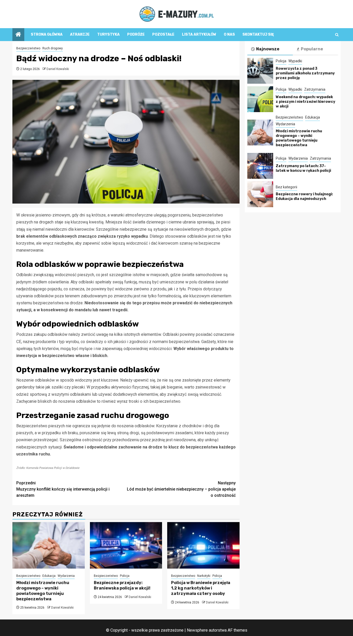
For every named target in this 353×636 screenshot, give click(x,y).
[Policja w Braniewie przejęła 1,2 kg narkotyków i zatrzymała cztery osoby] (203, 545)
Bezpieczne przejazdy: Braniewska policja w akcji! (122, 585)
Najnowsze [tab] (267, 48)
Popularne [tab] (312, 48)
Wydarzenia (66, 576)
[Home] (18, 34)
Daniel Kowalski (58, 69)
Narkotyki (203, 576)
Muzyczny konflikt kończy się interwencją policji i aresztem (63, 489)
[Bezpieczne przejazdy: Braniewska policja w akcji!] (126, 545)
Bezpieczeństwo (28, 48)
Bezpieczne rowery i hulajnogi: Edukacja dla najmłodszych (304, 196)
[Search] (337, 35)
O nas (229, 34)
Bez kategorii (286, 187)
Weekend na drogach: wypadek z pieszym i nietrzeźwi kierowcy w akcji (305, 101)
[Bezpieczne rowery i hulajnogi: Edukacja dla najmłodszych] (260, 194)
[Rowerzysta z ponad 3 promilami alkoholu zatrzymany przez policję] (260, 71)
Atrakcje (80, 34)
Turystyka (108, 34)
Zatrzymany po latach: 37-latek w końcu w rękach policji (303, 168)
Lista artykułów (199, 34)
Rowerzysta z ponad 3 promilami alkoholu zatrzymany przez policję (305, 73)
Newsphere (197, 630)
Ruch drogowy (52, 48)
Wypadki (295, 61)
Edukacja (49, 576)
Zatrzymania (314, 89)
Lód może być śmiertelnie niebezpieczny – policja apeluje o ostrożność (181, 489)
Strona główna (47, 34)
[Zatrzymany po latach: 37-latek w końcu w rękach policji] (260, 166)
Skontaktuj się (258, 34)
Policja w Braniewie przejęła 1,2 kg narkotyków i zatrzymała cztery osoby (200, 588)
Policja (124, 576)
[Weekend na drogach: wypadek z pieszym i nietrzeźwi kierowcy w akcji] (260, 99)
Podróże (136, 34)
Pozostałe (163, 34)
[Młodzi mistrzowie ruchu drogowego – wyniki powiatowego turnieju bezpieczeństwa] (48, 545)
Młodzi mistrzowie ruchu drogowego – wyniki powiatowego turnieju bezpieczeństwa (42, 590)
